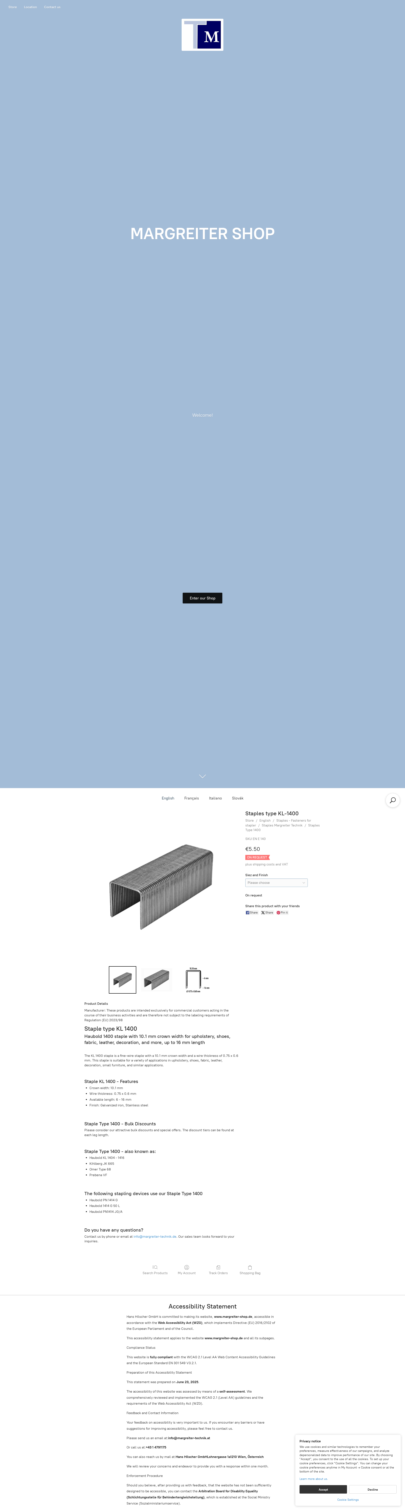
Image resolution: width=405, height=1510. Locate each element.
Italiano (215, 798)
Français (191, 798)
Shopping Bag (250, 1273)
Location (30, 7)
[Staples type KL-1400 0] (122, 980)
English (168, 798)
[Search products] (393, 800)
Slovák (237, 798)
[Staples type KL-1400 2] (195, 980)
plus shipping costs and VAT (266, 864)
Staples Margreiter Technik (282, 825)
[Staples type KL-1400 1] (156, 980)
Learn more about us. (314, 1479)
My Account (187, 1273)
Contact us (52, 7)
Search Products (155, 1273)
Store (12, 7)
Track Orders (218, 1273)
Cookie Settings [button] (348, 1500)
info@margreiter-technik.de (155, 1237)
